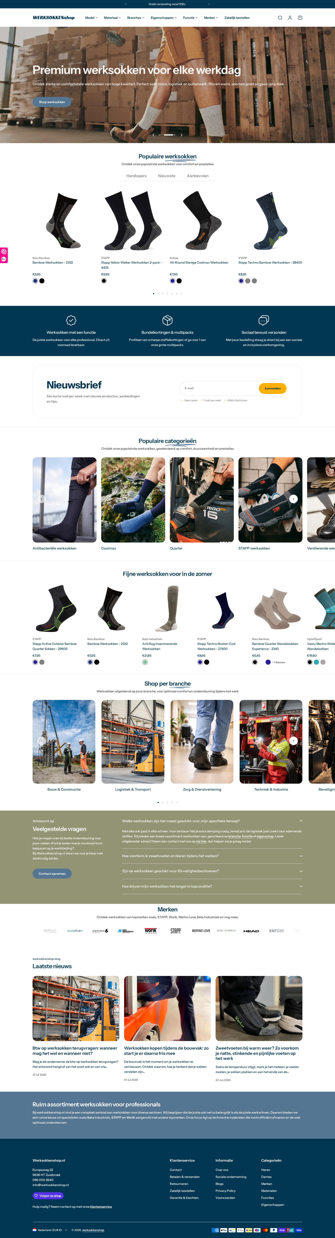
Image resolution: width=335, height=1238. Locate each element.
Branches (134, 18)
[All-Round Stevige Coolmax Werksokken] (202, 221)
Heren (265, 1170)
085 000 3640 (43, 1180)
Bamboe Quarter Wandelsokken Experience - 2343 (275, 646)
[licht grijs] (323, 662)
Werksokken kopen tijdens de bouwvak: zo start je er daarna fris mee (166, 1051)
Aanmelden (273, 388)
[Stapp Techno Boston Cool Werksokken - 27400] (222, 609)
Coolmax (108, 548)
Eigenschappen (162, 18)
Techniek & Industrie (271, 789)
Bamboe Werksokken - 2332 (53, 262)
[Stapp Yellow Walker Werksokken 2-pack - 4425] (133, 221)
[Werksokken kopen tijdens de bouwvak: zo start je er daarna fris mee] (167, 1008)
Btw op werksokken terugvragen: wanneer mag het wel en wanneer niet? (75, 1051)
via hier (200, 841)
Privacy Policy (226, 1191)
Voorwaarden (225, 1198)
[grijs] (41, 662)
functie (247, 836)
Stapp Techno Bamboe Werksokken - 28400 (270, 262)
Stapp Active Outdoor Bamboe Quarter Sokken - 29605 (55, 646)
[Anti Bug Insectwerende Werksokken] (167, 609)
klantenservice (101, 1207)
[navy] (35, 280)
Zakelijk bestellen (182, 1191)
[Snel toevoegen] (89, 245)
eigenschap (265, 836)
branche (234, 836)
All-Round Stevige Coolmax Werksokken (199, 262)
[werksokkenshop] (54, 17)
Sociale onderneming (231, 1177)
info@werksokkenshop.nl (51, 1185)
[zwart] (41, 280)
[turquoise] (316, 662)
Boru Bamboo (41, 258)
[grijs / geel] (254, 280)
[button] (126, 4)
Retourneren (179, 1184)
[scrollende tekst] (37, 931)
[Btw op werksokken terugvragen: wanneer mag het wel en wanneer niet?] (76, 1008)
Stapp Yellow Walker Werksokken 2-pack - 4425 (131, 265)
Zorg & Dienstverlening (202, 789)
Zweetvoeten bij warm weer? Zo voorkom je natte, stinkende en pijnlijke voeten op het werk (257, 1053)
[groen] (145, 662)
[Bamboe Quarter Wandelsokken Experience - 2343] (277, 609)
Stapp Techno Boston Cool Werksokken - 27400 (216, 646)
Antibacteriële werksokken (54, 548)
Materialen (269, 1191)
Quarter (176, 548)
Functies (267, 1198)
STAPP (105, 258)
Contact (176, 1170)
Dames (266, 1177)
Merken (209, 18)
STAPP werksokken (254, 548)
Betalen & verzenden (185, 1177)
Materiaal (111, 18)
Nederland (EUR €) (50, 1230)
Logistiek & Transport (133, 789)
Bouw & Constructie (64, 789)
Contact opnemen (52, 874)
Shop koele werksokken (56, 109)
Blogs (220, 1184)
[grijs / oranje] (247, 280)
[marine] (172, 280)
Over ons (222, 1170)
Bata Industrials (152, 639)
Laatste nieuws (52, 966)
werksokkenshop (93, 1230)
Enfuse (174, 258)
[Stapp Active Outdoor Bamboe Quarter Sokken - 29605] (58, 609)
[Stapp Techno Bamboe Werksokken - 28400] (270, 221)
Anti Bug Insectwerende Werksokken (159, 646)
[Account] (290, 17)
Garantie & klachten (184, 1198)
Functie (188, 18)
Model (89, 18)
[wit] (261, 662)
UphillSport (314, 639)
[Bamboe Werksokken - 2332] (65, 221)
